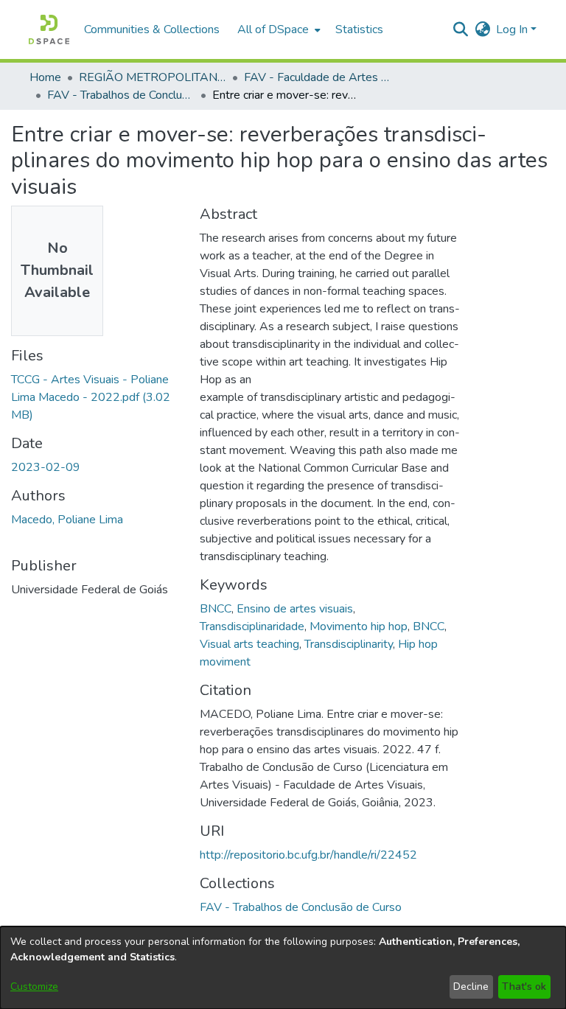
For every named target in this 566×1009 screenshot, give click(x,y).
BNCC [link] (215, 609)
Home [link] (45, 77)
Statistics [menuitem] (359, 29)
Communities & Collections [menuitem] (152, 29)
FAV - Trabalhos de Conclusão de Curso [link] (121, 95)
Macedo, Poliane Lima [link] (67, 520)
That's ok (524, 987)
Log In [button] (513, 29)
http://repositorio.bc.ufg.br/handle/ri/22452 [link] (308, 855)
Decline (471, 987)
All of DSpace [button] (273, 29)
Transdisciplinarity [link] (348, 644)
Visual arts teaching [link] (249, 644)
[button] (49, 29)
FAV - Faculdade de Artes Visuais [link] (317, 77)
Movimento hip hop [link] (359, 626)
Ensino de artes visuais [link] (295, 609)
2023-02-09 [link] (45, 467)
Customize (34, 987)
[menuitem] (277, 29)
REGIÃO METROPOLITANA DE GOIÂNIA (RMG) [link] (152, 77)
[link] (90, 397)
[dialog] (283, 967)
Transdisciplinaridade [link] (252, 626)
